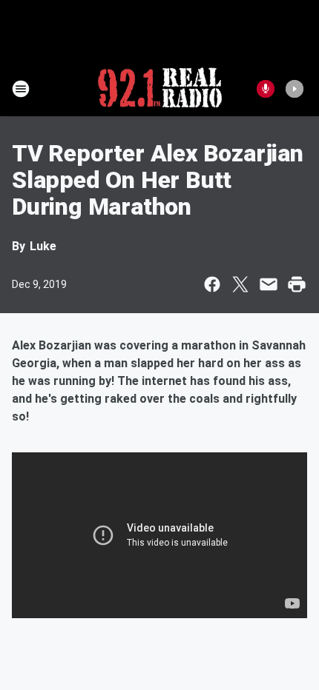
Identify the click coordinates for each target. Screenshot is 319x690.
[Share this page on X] (240, 284)
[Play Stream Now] (294, 89)
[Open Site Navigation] (21, 89)
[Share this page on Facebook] (212, 284)
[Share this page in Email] (268, 284)
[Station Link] (160, 89)
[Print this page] (296, 284)
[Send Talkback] (265, 89)
